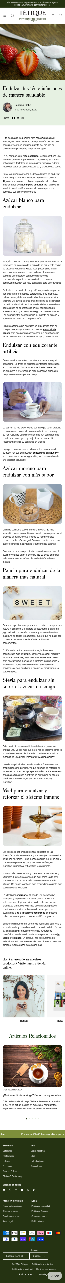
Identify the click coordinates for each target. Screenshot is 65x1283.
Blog (33, 1156)
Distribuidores (38, 1221)
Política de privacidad (22, 1269)
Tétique (24, 1264)
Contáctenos (36, 1166)
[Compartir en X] (18, 118)
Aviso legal (43, 1274)
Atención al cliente (10, 1211)
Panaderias (7, 1166)
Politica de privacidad (41, 1206)
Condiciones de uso (11, 1216)
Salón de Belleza (10, 1171)
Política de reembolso (42, 1264)
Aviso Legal (7, 1221)
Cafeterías (7, 1151)
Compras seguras (39, 1216)
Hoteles (6, 1161)
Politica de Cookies (40, 1211)
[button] (5, 16)
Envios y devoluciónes (12, 1206)
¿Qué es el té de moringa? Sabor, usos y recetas (32, 1095)
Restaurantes (8, 1156)
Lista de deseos (38, 1161)
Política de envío (27, 1274)
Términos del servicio (46, 1269)
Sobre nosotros (38, 1151)
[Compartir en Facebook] (13, 118)
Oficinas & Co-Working (12, 1176)
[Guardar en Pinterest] (23, 118)
